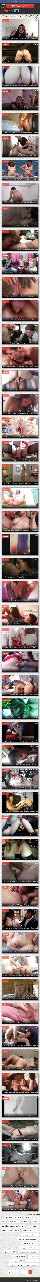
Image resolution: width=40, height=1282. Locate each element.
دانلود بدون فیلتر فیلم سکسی (10, 1230)
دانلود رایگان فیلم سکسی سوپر (28, 1252)
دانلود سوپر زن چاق (16, 1260)
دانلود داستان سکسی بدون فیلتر (28, 1239)
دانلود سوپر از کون (9, 1252)
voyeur (4, 1222)
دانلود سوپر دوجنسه (32, 1260)
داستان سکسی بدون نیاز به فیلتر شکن (13, 1226)
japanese (35, 1222)
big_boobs (28, 1217)
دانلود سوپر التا (33, 1256)
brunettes (18, 1217)
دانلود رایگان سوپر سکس (30, 1243)
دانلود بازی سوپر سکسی (30, 1230)
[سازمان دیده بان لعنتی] (11, 11)
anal (36, 1217)
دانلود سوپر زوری (32, 1265)
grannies (9, 1217)
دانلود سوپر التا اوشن (19, 1256)
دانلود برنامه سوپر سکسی (30, 1234)
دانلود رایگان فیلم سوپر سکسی (28, 1247)
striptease (13, 1222)
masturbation (24, 1222)
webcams (34, 1226)
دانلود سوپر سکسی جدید (16, 1265)
